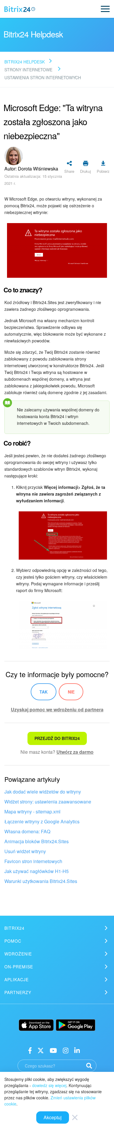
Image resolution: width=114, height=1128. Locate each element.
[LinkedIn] (77, 1050)
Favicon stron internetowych (33, 861)
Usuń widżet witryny (25, 851)
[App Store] (36, 1025)
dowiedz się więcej (49, 1085)
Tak (43, 692)
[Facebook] (30, 1050)
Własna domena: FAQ (27, 831)
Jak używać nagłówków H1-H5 (36, 871)
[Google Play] (75, 1025)
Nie (71, 692)
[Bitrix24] (19, 9)
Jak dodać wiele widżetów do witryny (42, 791)
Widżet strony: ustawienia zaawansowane (47, 801)
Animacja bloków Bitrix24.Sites (36, 841)
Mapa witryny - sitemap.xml (32, 811)
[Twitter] (40, 1050)
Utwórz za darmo (75, 751)
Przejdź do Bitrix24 (57, 738)
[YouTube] (53, 1050)
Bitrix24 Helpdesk (24, 62)
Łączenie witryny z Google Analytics (42, 821)
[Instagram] (65, 1050)
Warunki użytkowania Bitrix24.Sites (40, 881)
